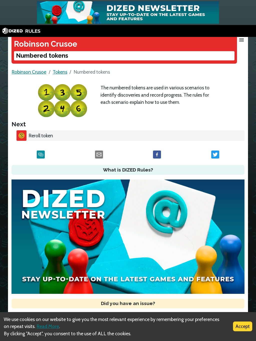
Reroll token (40, 136)
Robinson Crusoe (29, 72)
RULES (32, 31)
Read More (47, 326)
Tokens (60, 72)
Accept (243, 326)
